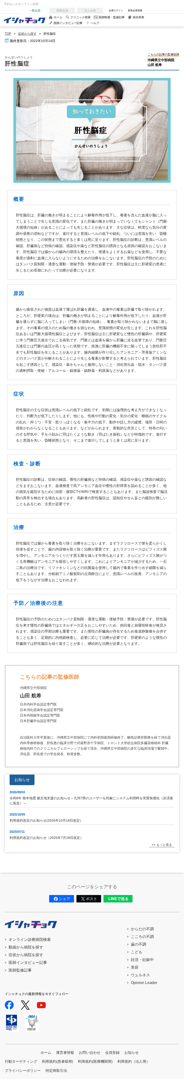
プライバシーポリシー (23, 1070)
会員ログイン (116, 10)
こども (136, 952)
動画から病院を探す (26, 947)
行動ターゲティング (21, 1061)
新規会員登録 (135, 10)
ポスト (91, 899)
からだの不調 (142, 929)
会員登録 (112, 1052)
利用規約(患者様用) (57, 1061)
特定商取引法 (56, 1070)
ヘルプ (95, 23)
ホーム (58, 17)
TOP (8, 34)
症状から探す (27, 34)
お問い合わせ (89, 1052)
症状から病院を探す (26, 955)
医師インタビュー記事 (68, 23)
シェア (64, 899)
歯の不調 (138, 944)
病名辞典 (138, 17)
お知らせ (131, 1052)
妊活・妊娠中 (142, 960)
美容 (134, 967)
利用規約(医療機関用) (95, 1061)
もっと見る (164, 845)
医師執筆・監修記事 (112, 17)
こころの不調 (142, 937)
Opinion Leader (144, 983)
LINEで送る (118, 899)
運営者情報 (65, 1052)
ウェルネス (140, 975)
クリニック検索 (80, 17)
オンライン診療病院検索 (30, 939)
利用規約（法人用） (133, 1061)
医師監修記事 (20, 970)
